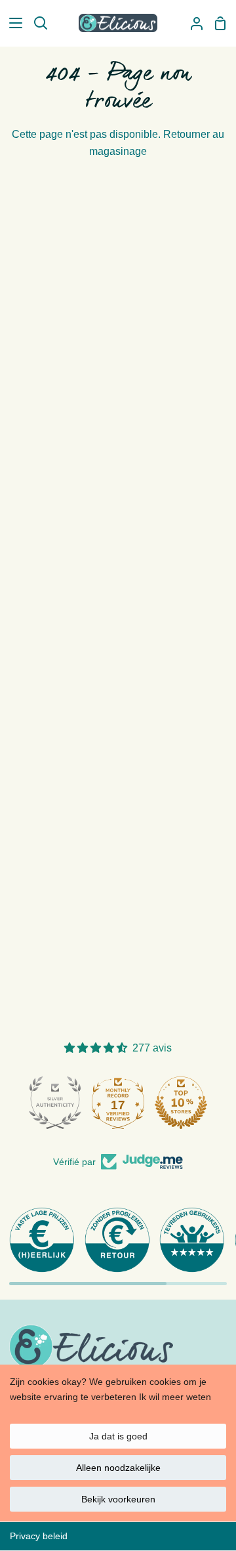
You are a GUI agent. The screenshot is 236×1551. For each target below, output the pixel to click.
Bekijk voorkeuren (118, 1499)
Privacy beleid (39, 1536)
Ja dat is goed (118, 1436)
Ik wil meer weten (175, 1397)
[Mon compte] (191, 23)
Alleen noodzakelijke (118, 1467)
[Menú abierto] (12, 23)
